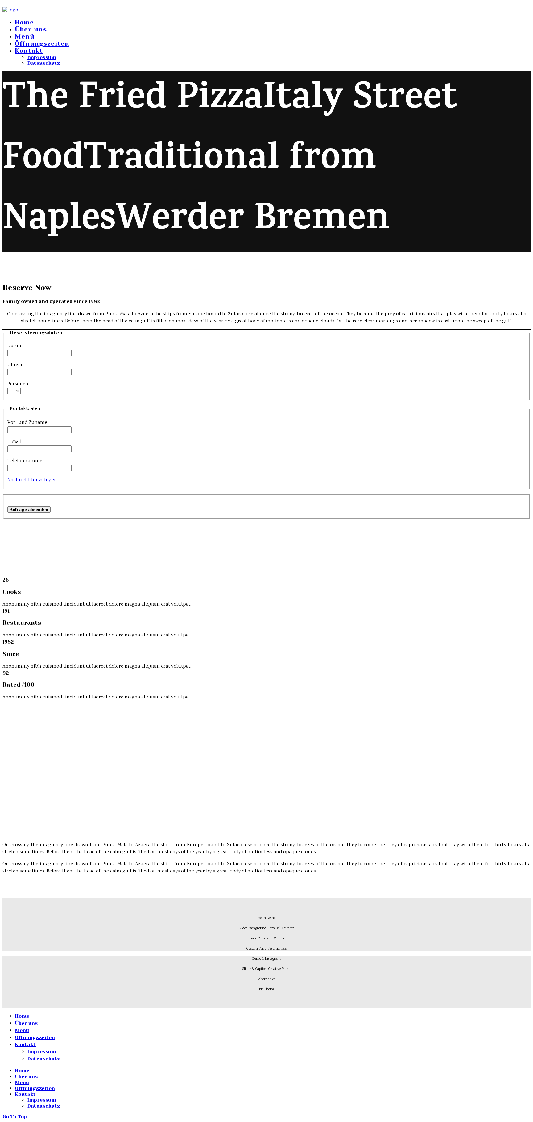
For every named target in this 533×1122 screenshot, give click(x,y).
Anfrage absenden (29, 509)
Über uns (31, 29)
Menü (25, 36)
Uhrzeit (15, 365)
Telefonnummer (25, 461)
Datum (15, 346)
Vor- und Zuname (27, 422)
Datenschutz (43, 63)
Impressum (41, 57)
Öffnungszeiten (42, 43)
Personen (17, 384)
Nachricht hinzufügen (32, 480)
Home (24, 22)
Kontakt (29, 50)
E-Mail (14, 441)
